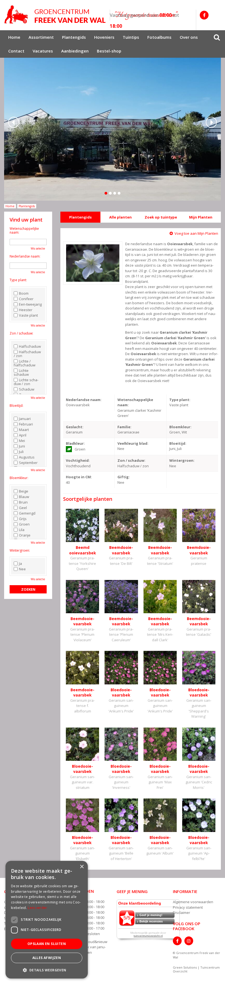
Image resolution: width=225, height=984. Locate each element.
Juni (22, 446)
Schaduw (26, 389)
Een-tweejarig (30, 304)
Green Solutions (185, 967)
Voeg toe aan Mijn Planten (196, 233)
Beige (23, 491)
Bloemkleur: (19, 478)
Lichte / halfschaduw (24, 363)
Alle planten (120, 217)
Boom (24, 293)
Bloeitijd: (16, 405)
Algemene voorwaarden (193, 901)
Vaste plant (28, 315)
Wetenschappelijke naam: (24, 230)
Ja (20, 563)
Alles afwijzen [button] (46, 957)
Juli (21, 452)
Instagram (188, 940)
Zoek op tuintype (161, 217)
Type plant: (18, 280)
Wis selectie (38, 248)
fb (204, 15)
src (217, 37)
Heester (25, 310)
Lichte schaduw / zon (26, 382)
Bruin (23, 502)
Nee (22, 569)
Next (211, 122)
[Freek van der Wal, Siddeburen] (55, 14)
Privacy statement (188, 907)
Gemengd (27, 513)
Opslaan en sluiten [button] (46, 943)
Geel (23, 508)
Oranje (24, 535)
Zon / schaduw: (21, 333)
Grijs (23, 519)
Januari (25, 419)
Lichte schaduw (21, 372)
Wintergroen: (20, 550)
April (22, 435)
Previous (13, 122)
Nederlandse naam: (25, 256)
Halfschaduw (30, 346)
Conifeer (26, 299)
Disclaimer (181, 912)
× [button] (82, 867)
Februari (26, 424)
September (28, 463)
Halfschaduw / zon (27, 354)
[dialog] (46, 920)
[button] (46, 970)
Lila (21, 530)
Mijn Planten (200, 217)
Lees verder (37, 907)
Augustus (27, 457)
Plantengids (80, 217)
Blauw (24, 497)
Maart (24, 430)
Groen (24, 524)
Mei (22, 441)
